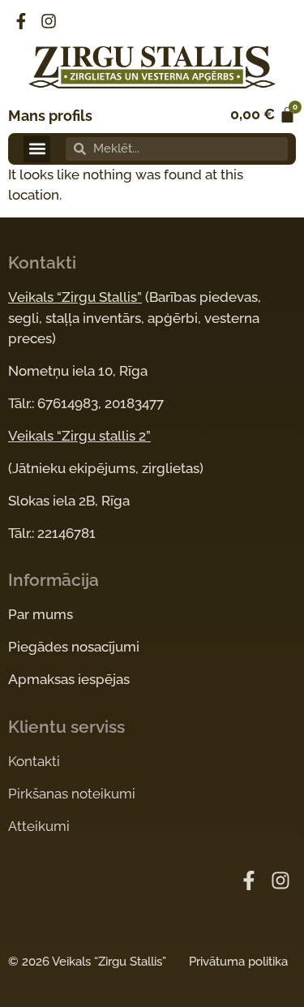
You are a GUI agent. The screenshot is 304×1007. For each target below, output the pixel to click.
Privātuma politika (238, 961)
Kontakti (34, 761)
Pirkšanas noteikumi (71, 793)
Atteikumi (39, 826)
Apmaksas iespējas (69, 679)
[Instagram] (49, 21)
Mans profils (50, 115)
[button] (37, 149)
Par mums (40, 614)
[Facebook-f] (21, 21)
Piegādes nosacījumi (73, 647)
